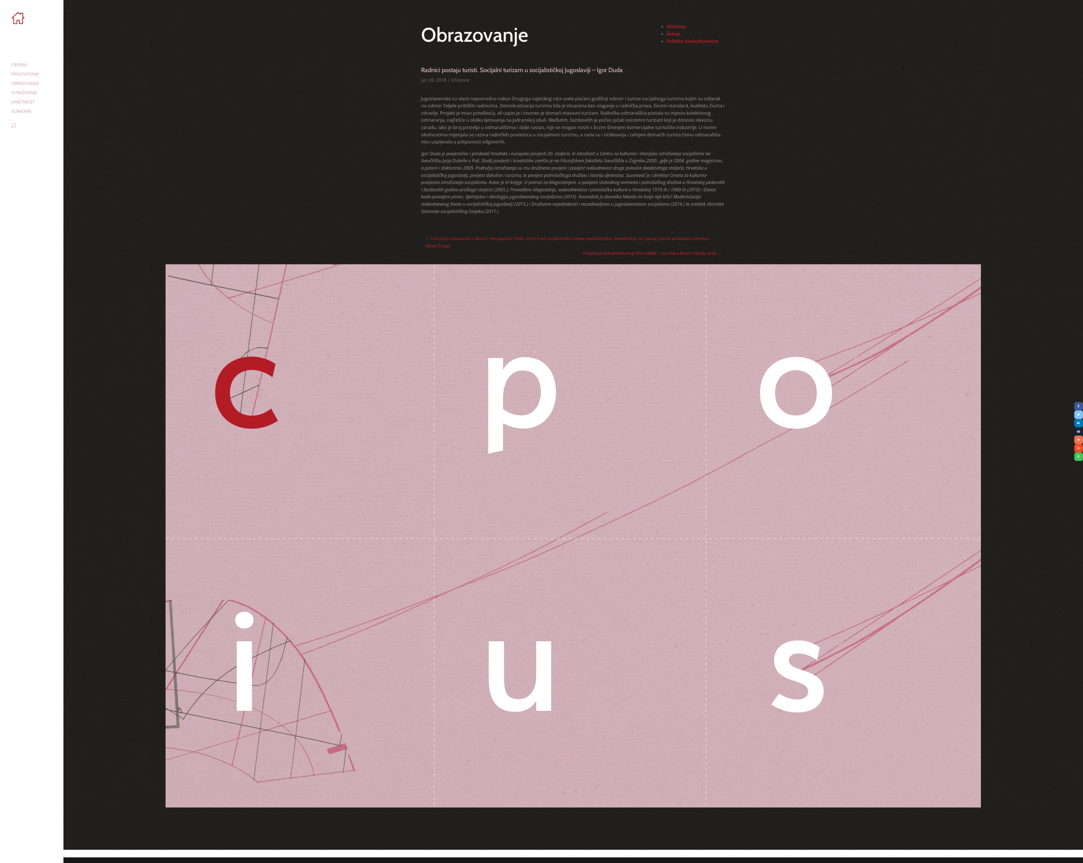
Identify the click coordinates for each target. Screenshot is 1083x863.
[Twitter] (1078, 415)
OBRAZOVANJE (25, 83)
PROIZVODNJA (25, 74)
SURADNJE (21, 111)
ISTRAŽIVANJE (24, 93)
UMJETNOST (23, 102)
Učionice (460, 80)
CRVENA (19, 65)
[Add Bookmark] (1078, 440)
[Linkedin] (1078, 423)
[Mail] (1078, 448)
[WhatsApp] (1078, 456)
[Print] (1078, 431)
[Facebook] (1078, 406)
